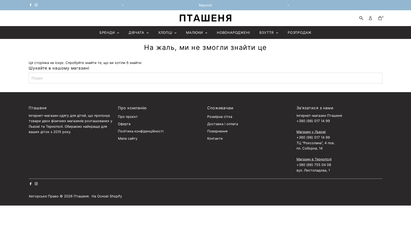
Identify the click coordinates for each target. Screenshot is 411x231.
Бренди (108, 32)
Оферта (124, 124)
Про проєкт (128, 116)
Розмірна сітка (219, 116)
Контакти (215, 138)
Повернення (217, 131)
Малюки (195, 32)
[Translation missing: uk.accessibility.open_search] (361, 18)
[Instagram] (36, 5)
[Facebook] (31, 5)
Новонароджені (233, 32)
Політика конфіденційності (141, 131)
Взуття (267, 32)
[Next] (288, 5)
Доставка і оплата (222, 124)
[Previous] (123, 5)
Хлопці (166, 32)
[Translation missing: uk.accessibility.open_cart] (380, 18)
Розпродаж (299, 32)
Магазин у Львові (311, 132)
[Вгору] (402, 219)
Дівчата (137, 32)
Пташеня (81, 196)
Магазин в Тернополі (314, 159)
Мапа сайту (127, 138)
